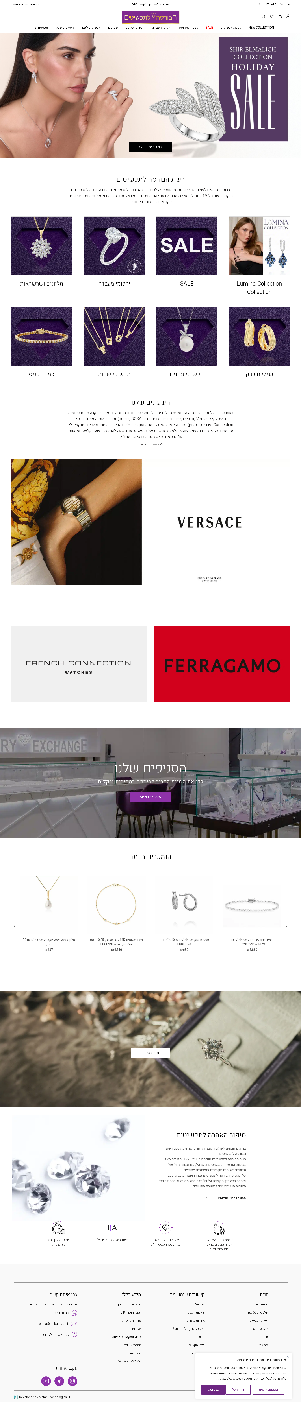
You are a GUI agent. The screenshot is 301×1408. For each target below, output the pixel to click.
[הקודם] (286, 926)
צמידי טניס (41, 374)
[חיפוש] (263, 17)
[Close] (287, 1356)
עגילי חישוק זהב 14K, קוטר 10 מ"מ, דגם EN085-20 (184, 942)
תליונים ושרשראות (41, 284)
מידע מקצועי (197, 1345)
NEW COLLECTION (261, 27)
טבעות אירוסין (188, 27)
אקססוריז (41, 27)
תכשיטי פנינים (135, 27)
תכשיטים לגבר (91, 27)
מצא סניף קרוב (150, 797)
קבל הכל (213, 1389)
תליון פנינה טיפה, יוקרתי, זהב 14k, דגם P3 (49, 940)
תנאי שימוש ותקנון (129, 1304)
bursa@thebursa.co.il (54, 1323)
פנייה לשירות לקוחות (56, 1334)
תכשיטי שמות (114, 374)
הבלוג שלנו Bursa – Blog (188, 1329)
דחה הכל (238, 1389)
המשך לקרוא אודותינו (231, 1198)
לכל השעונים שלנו (150, 444)
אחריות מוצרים (196, 1320)
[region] (243, 1376)
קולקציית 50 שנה (258, 1312)
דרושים (200, 1337)
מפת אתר (135, 1353)
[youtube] (46, 1381)
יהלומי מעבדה (161, 27)
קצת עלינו (198, 1304)
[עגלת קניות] (280, 17)
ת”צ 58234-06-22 (129, 1361)
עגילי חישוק (259, 374)
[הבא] (14, 926)
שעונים (113, 27)
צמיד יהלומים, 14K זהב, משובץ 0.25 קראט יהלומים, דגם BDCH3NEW (116, 942)
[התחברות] (288, 17)
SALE (186, 284)
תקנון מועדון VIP (131, 1312)
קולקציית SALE (150, 147)
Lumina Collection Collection (259, 288)
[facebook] (59, 1381)
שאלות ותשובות (195, 1312)
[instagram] (72, 1381)
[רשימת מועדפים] (272, 17)
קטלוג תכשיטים (231, 27)
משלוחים (135, 1329)
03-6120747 (267, 4)
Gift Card (262, 1345)
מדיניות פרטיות (131, 1320)
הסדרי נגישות (132, 1345)
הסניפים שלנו (65, 27)
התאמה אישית (268, 1389)
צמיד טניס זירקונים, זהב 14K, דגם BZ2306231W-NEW (252, 942)
